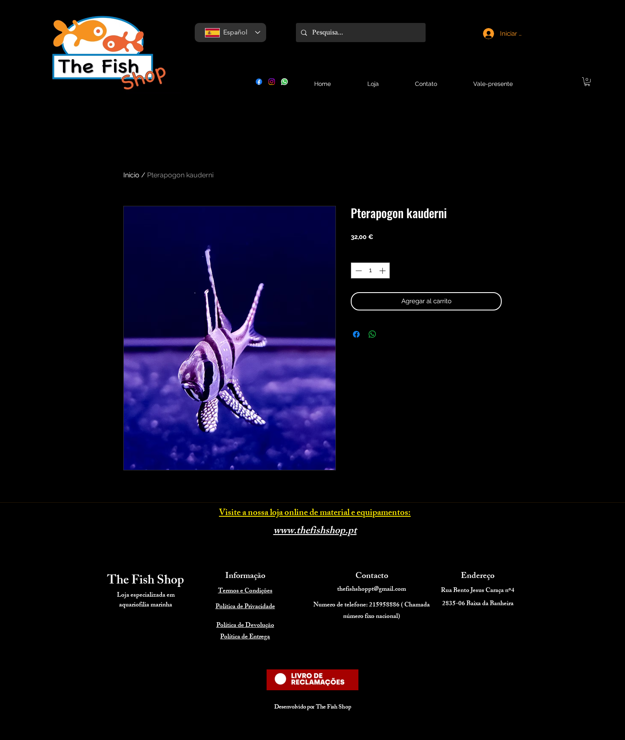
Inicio (131, 175)
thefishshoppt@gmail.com (371, 589)
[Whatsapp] (284, 81)
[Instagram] (271, 81)
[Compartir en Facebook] (356, 334)
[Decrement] (358, 271)
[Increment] (383, 271)
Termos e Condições (245, 591)
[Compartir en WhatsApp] (372, 334)
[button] (587, 81)
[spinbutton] (371, 271)
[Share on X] (389, 334)
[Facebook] (259, 81)
